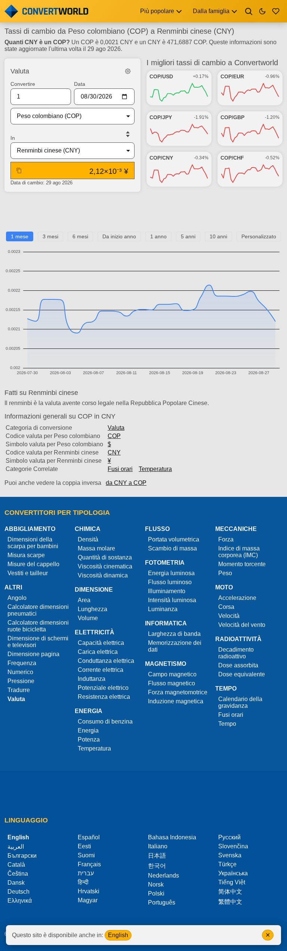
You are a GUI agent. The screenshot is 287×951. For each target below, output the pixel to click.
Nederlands (163, 875)
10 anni (218, 236)
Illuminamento (166, 591)
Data (79, 84)
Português (161, 902)
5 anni (188, 236)
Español (89, 837)
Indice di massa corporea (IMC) (239, 551)
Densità (88, 539)
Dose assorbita (238, 665)
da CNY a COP (126, 483)
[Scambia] (128, 134)
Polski (156, 893)
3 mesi (50, 236)
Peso (225, 573)
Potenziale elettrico (103, 688)
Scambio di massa (172, 548)
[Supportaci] (276, 11)
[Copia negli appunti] (19, 170)
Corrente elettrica (100, 670)
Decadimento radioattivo (236, 652)
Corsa (226, 607)
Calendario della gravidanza (240, 702)
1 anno (158, 236)
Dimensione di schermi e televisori (37, 641)
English (118, 935)
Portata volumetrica (173, 539)
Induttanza (91, 679)
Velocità (229, 616)
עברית (86, 873)
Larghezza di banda (174, 634)
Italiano (157, 846)
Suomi (86, 855)
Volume (88, 618)
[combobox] (66, 116)
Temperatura (155, 469)
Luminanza (163, 609)
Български (22, 855)
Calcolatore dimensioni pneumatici (38, 610)
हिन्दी (83, 882)
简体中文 (230, 891)
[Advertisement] (143, 215)
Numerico (20, 672)
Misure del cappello (33, 564)
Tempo (227, 724)
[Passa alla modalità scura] (262, 11)
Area (84, 600)
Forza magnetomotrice (177, 692)
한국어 (157, 866)
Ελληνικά (19, 900)
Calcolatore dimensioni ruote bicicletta (38, 626)
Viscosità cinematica (105, 566)
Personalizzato (258, 236)
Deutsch (18, 891)
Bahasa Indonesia (172, 837)
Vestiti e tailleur (27, 573)
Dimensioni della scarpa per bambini (32, 542)
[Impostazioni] (128, 71)
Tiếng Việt (231, 882)
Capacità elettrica (101, 643)
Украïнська (233, 873)
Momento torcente (242, 564)
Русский (229, 837)
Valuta (116, 428)
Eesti (84, 846)
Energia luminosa (171, 573)
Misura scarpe (26, 555)
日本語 (157, 855)
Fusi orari (120, 469)
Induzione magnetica (175, 701)
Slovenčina (233, 846)
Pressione (20, 681)
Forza (226, 539)
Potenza (89, 739)
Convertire (22, 84)
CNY (114, 452)
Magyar (88, 900)
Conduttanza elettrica (106, 661)
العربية (15, 846)
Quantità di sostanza (105, 557)
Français (89, 864)
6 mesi (80, 236)
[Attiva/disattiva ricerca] (249, 11)
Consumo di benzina (105, 721)
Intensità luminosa (172, 600)
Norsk (156, 884)
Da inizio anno (119, 236)
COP (114, 436)
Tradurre (18, 690)
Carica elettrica (98, 652)
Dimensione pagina (33, 654)
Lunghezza (92, 609)
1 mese (19, 236)
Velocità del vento (241, 625)
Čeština (17, 873)
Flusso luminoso (170, 582)
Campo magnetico (172, 674)
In (12, 138)
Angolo (17, 598)
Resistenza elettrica (104, 697)
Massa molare (96, 548)
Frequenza (21, 663)
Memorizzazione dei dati (174, 646)
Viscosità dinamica (103, 575)
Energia (88, 730)
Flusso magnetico (171, 683)
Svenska (229, 855)
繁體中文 (230, 902)
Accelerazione (237, 598)
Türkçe (227, 864)
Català (16, 864)
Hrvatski (88, 891)
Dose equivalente (241, 674)
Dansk (16, 882)
